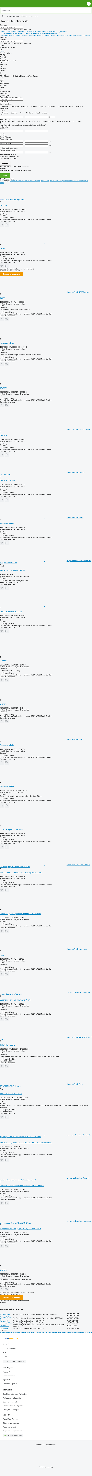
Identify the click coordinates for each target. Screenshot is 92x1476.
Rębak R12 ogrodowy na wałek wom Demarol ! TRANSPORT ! (26, 1143)
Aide (4, 1352)
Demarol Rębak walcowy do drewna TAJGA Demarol (22, 1186)
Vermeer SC (4, 1326)
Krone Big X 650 (6, 1323)
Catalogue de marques (11, 1410)
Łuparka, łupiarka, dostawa (11, 829)
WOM (2, 248)
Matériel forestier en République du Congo (36, 1332)
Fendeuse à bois (7, 343)
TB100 (2, 298)
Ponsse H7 (4, 1321)
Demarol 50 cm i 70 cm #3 (11, 611)
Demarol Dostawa (7, 480)
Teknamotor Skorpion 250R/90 (12, 570)
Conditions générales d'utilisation (14, 1394)
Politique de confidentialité (12, 1398)
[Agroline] (2, 16)
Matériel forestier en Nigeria (10, 1332)
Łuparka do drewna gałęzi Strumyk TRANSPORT (20, 1229)
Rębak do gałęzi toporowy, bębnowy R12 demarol (20, 914)
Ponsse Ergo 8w (6, 1314)
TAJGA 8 (3, 388)
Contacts (6, 1356)
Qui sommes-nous (9, 1348)
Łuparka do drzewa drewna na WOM (15, 1000)
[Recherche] (89, 10)
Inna (2, 955)
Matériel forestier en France (82, 1332)
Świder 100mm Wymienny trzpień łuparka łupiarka (21, 872)
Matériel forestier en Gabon (62, 1332)
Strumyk (3, 205)
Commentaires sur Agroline (13, 1406)
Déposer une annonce (11, 274)
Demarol (3, 435)
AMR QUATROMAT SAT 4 (11, 1094)
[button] (88, 3)
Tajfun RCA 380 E (7, 1045)
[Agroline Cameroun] (14, 3)
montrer (5, 163)
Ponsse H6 (4, 1329)
